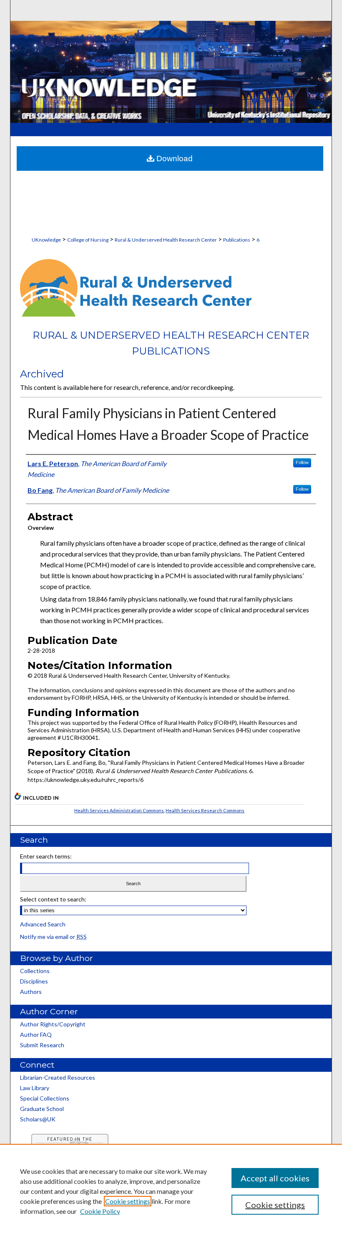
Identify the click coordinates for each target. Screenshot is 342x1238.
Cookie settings (127, 1201)
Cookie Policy (100, 1211)
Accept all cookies (275, 1178)
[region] (171, 1191)
